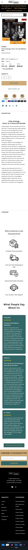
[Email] (6, 105)
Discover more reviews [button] (14, 445)
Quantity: (4, 74)
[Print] (9, 105)
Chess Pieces (19, 512)
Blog (2, 513)
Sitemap (4, 519)
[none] (14, 31)
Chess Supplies (20, 530)
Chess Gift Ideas (20, 533)
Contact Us (4, 516)
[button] (14, 89)
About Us (4, 510)
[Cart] (25, 2)
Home (3, 501)
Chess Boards (19, 515)
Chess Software (20, 501)
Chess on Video (20, 524)
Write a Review (5, 53)
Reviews (3, 507)
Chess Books (19, 527)
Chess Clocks (19, 518)
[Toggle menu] (2, 2)
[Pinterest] (16, 105)
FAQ (2, 504)
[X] (13, 105)
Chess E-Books (19, 521)
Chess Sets (18, 509)
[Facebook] (2, 105)
